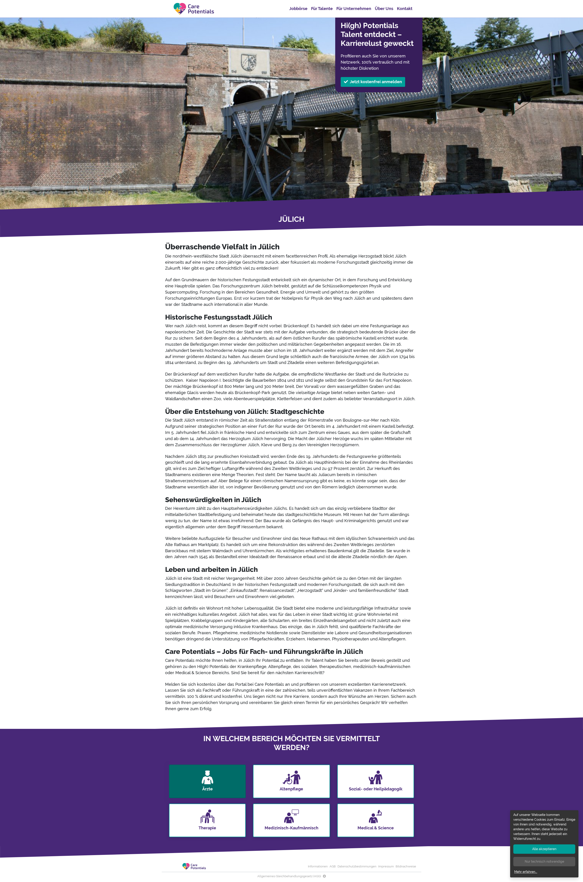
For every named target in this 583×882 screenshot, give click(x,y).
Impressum (386, 866)
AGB (333, 866)
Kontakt (404, 8)
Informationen (318, 866)
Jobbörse (298, 8)
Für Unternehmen (353, 8)
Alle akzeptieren (544, 849)
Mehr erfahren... (525, 872)
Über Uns (384, 8)
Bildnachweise (406, 866)
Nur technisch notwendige (544, 861)
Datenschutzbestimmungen (357, 866)
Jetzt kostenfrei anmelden (376, 81)
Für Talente (322, 8)
